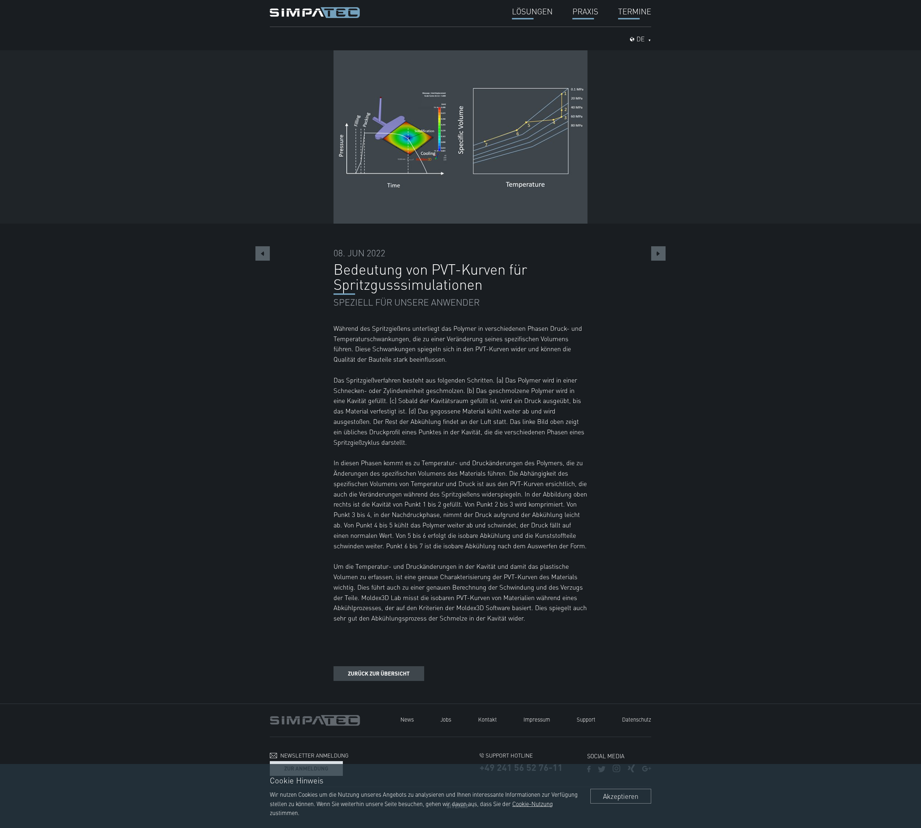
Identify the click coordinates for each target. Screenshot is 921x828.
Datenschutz (636, 719)
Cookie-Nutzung (532, 804)
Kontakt (487, 719)
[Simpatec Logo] (315, 11)
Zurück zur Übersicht (379, 673)
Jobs (445, 719)
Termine (634, 11)
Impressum (536, 719)
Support (586, 719)
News (407, 719)
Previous (262, 253)
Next (658, 253)
